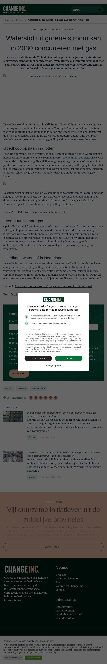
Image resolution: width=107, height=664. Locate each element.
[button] (53, 329)
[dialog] (53, 332)
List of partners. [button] (75, 341)
